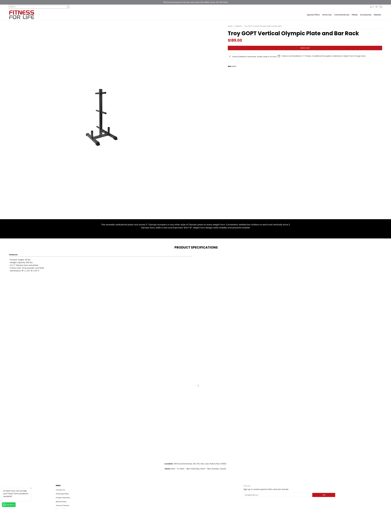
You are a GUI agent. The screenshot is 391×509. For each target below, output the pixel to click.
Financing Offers (62, 494)
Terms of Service (62, 505)
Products (238, 26)
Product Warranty (63, 497)
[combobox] (37, 6)
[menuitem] (373, 7)
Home (230, 26)
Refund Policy (61, 501)
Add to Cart (305, 48)
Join (323, 495)
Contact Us (60, 490)
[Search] (67, 6)
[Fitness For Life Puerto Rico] (21, 14)
